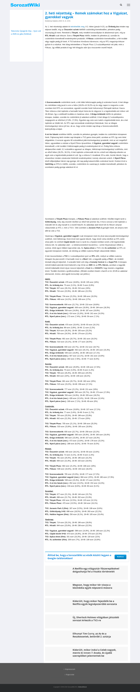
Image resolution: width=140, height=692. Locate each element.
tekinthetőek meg (77, 27)
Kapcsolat (70, 675)
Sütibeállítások (82, 687)
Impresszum (70, 669)
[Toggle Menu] (128, 5)
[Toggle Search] (121, 5)
